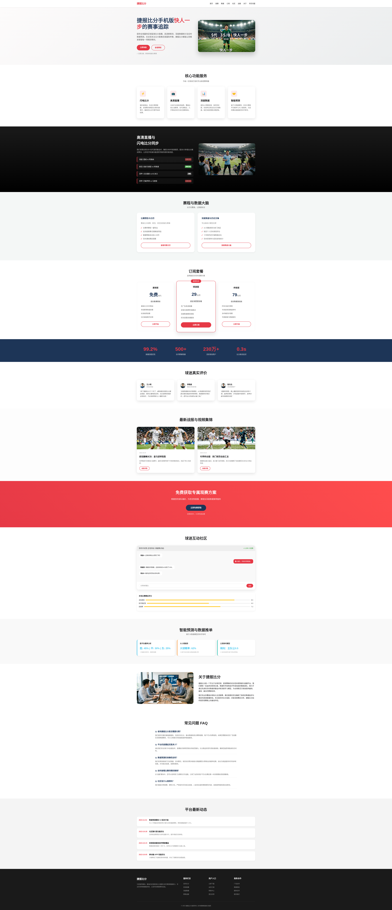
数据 (222, 3)
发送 (249, 586)
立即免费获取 (196, 508)
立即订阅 (196, 325)
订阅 (228, 3)
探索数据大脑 (226, 245)
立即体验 (143, 47)
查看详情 (144, 468)
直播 (216, 3)
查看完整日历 (166, 245)
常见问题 (252, 3)
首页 (211, 3)
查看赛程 (158, 47)
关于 (245, 3)
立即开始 (155, 324)
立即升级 (236, 324)
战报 (239, 3)
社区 (233, 3)
